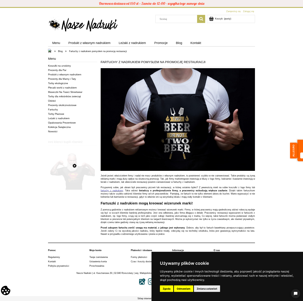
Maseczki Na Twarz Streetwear (65, 92)
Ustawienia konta (98, 261)
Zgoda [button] (166, 288)
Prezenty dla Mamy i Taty (62, 78)
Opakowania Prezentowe (62, 122)
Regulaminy (54, 257)
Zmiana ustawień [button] (207, 288)
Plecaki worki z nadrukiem (62, 87)
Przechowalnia (96, 266)
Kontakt (52, 261)
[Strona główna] (83, 25)
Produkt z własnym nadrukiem (64, 74)
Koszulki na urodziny (59, 65)
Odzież (52, 100)
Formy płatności (139, 257)
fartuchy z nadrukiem (112, 190)
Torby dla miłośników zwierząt (64, 96)
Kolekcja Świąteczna (59, 127)
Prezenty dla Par (57, 70)
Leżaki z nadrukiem (59, 118)
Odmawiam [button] (183, 288)
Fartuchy (53, 109)
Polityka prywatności (58, 266)
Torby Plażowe (56, 113)
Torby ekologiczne (58, 83)
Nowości (52, 131)
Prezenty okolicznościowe (62, 105)
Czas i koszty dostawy (142, 261)
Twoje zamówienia (98, 257)
